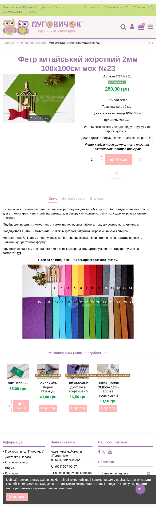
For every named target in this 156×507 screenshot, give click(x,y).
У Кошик (121, 159)
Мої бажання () (118, 7)
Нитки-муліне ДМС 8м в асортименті (78, 387)
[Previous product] (149, 42)
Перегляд (48, 408)
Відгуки (32, 11)
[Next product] (152, 42)
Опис (53, 198)
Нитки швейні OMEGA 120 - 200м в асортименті (108, 389)
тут (19, 253)
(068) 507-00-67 (66, 466)
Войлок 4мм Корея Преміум (47, 387)
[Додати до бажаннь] (140, 159)
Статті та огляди (16, 462)
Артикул (109, 76)
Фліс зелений (17, 383)
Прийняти (17, 496)
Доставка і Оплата (53, 7)
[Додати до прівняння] (117, 173)
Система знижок (13, 11)
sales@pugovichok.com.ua (73, 472)
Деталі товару (74, 198)
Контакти (11, 473)
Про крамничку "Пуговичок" (20, 7)
